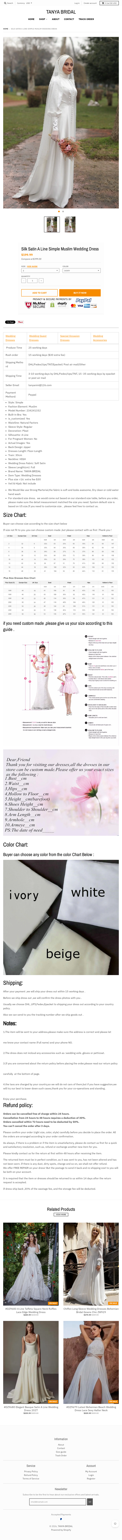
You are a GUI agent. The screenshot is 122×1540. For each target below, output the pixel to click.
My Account (91, 1471)
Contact (61, 1448)
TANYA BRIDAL (61, 11)
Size (29, 266)
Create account (90, 3)
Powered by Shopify (61, 1529)
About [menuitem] (55, 19)
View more (61, 1214)
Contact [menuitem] (69, 19)
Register (91, 1478)
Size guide (32, 266)
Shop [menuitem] (42, 19)
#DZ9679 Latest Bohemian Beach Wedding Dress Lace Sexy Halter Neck (91, 1408)
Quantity (25, 276)
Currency (21, 3)
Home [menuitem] (31, 19)
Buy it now (80, 292)
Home (5, 29)
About (61, 1444)
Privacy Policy (31, 1471)
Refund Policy (31, 1475)
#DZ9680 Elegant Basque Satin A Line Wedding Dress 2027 (31, 1408)
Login (91, 1475)
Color (65, 266)
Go (90, 1502)
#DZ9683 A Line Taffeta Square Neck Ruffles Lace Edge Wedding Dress (31, 1310)
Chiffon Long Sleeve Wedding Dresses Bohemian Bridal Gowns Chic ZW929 (91, 1310)
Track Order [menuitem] (86, 19)
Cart (111, 3)
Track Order (61, 1455)
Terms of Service (31, 1478)
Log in (77, 3)
